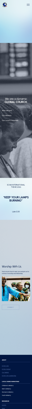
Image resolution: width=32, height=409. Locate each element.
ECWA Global (6, 369)
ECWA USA (5, 366)
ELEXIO (4, 405)
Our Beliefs (5, 372)
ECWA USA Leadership (9, 376)
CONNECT (10, 307)
